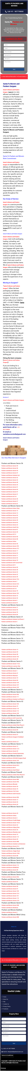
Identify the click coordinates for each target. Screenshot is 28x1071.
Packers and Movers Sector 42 (9, 572)
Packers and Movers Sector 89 (9, 614)
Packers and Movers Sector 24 (9, 553)
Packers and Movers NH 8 (9, 767)
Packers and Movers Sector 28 (9, 569)
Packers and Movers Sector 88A (10, 779)
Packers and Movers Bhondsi (9, 784)
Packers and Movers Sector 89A (10, 797)
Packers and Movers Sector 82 (9, 517)
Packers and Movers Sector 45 (9, 520)
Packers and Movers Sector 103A (11, 853)
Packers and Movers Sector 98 (10, 870)
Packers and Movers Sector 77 (9, 607)
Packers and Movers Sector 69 (9, 489)
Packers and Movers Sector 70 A (10, 579)
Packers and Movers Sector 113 (10, 837)
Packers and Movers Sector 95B (10, 905)
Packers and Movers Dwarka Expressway (13, 753)
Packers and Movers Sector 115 (10, 898)
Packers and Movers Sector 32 (10, 825)
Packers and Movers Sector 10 (10, 678)
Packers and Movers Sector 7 (9, 581)
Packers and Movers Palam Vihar (10, 508)
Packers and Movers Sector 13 (10, 799)
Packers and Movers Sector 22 (9, 574)
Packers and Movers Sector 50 (9, 468)
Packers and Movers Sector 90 (9, 567)
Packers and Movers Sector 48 (9, 482)
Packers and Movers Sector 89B (10, 917)
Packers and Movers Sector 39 (9, 576)
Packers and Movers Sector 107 (10, 685)
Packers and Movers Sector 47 (9, 473)
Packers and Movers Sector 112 (10, 711)
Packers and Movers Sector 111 (10, 696)
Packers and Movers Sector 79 (9, 591)
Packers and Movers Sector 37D (10, 546)
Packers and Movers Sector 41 (10, 673)
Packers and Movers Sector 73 (10, 706)
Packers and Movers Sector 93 (10, 751)
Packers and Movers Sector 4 (9, 600)
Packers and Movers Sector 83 (9, 522)
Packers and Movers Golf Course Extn (12, 718)
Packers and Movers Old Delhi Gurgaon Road (14, 758)
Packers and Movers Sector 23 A (10, 584)
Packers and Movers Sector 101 (10, 896)
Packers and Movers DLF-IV (9, 588)
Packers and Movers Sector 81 (9, 529)
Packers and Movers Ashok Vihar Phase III (13, 774)
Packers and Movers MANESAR (10, 867)
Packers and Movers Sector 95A (10, 877)
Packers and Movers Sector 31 (9, 494)
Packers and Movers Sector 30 (9, 586)
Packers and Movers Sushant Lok (10, 475)
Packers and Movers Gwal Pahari (10, 770)
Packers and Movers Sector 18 (10, 789)
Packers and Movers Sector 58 (10, 654)
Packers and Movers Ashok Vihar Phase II (13, 725)
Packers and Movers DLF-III (8, 496)
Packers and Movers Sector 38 (10, 659)
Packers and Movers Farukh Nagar (11, 820)
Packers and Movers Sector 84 (10, 680)
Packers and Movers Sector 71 (9, 555)
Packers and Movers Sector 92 (9, 515)
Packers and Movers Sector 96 (10, 886)
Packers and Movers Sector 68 (9, 539)
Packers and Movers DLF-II (8, 534)
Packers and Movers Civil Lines (10, 791)
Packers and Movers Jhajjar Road (11, 851)
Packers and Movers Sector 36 (10, 802)
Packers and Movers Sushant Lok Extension (13, 844)
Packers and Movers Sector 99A (10, 694)
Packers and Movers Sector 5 (9, 621)
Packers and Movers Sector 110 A (11, 663)
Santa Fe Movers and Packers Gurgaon (13, 400)
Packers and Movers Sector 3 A (10, 741)
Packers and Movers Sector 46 (9, 499)
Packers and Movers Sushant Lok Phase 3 (13, 699)
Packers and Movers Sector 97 (10, 888)
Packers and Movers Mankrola (10, 907)
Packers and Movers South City (9, 527)
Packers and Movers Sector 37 (10, 734)
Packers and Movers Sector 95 (10, 652)
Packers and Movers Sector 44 (10, 804)
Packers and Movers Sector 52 (9, 477)
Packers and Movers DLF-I (8, 565)
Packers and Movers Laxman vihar (11, 666)
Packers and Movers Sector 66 (9, 536)
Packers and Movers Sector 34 (10, 786)
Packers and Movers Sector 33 (9, 598)
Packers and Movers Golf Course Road (11, 562)
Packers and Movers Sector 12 (10, 746)
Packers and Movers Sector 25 (9, 484)
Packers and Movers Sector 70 (9, 560)
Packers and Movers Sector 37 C (10, 548)
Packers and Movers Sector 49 (9, 466)
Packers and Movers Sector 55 (9, 610)
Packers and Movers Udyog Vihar (11, 827)
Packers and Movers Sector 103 (10, 593)
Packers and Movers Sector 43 (9, 480)
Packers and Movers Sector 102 (10, 656)
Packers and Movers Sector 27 (9, 501)
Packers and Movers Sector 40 (9, 532)
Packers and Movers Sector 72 (9, 595)
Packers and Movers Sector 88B (10, 841)
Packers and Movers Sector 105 (10, 760)
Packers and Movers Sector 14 (9, 513)
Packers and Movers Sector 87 (10, 881)
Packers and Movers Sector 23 (9, 525)
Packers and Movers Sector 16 (10, 834)
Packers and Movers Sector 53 (9, 558)
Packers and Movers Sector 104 (10, 682)
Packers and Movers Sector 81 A (10, 846)
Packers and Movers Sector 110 (10, 708)
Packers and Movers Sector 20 (10, 839)
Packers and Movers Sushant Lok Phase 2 (12, 619)
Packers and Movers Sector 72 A (10, 893)
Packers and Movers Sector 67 (9, 503)
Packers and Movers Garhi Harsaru (11, 793)
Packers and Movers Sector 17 (9, 551)
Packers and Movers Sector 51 (9, 487)
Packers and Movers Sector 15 (9, 510)
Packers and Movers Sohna (8, 541)
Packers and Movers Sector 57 (9, 491)
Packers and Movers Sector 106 (10, 704)
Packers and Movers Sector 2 (9, 818)
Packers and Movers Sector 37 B (10, 900)
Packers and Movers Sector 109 (10, 687)
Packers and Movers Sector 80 (10, 730)
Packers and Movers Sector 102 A (11, 822)
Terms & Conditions (7, 1055)
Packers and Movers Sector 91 (9, 602)
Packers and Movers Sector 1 (9, 671)
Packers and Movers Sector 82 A (10, 765)
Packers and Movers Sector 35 (9, 543)
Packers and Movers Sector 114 (10, 865)
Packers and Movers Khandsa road (11, 832)
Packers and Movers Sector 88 (10, 855)
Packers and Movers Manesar (10, 675)
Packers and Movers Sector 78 (9, 612)
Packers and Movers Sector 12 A (10, 748)
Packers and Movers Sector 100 (10, 891)
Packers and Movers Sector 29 (10, 813)
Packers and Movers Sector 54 (9, 470)
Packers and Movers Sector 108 (10, 713)
